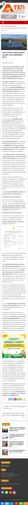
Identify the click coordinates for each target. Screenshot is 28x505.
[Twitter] (12, 399)
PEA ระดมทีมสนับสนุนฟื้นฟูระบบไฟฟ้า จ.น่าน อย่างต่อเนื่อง (17, 451)
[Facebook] (9, 399)
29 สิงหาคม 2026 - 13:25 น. (14, 448)
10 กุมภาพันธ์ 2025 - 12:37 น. (7, 60)
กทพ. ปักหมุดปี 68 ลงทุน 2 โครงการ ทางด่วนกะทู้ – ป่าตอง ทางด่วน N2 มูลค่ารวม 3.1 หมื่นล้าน (13, 415)
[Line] (18, 399)
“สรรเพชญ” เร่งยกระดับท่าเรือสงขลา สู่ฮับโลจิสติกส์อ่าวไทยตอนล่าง (17, 436)
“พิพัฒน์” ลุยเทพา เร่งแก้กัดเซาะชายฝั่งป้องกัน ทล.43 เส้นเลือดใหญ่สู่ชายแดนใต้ (17, 429)
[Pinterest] (15, 399)
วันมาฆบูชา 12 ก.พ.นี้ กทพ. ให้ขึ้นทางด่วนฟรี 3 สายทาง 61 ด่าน (15, 407)
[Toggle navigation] (3, 22)
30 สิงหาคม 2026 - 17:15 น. (14, 439)
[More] (21, 399)
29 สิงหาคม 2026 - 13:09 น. (14, 453)
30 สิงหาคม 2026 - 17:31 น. (14, 432)
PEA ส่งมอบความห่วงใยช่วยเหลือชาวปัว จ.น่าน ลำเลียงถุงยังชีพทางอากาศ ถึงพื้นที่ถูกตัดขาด (16, 444)
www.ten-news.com (18, 499)
